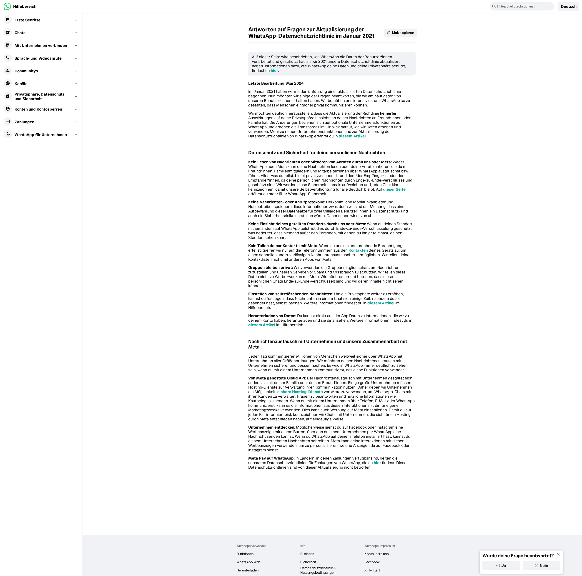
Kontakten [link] (358, 250)
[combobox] (525, 6)
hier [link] (274, 70)
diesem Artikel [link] (352, 136)
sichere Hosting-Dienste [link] (300, 391)
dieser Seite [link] (394, 189)
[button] (568, 6)
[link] (20, 6)
